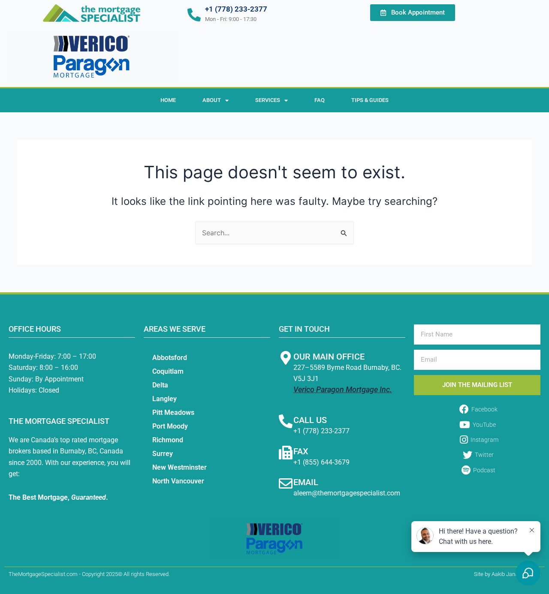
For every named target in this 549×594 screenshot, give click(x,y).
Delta (160, 385)
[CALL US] (286, 421)
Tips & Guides (370, 100)
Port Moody (170, 426)
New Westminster (179, 467)
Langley (164, 399)
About (211, 100)
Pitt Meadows (173, 412)
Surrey (162, 454)
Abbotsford (169, 358)
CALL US (310, 420)
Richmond (167, 440)
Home (168, 100)
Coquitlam (168, 371)
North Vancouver (178, 481)
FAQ (319, 100)
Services (267, 100)
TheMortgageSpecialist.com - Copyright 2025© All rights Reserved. (89, 574)
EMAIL (305, 482)
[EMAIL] (286, 483)
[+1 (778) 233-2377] (194, 14)
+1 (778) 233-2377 (236, 9)
